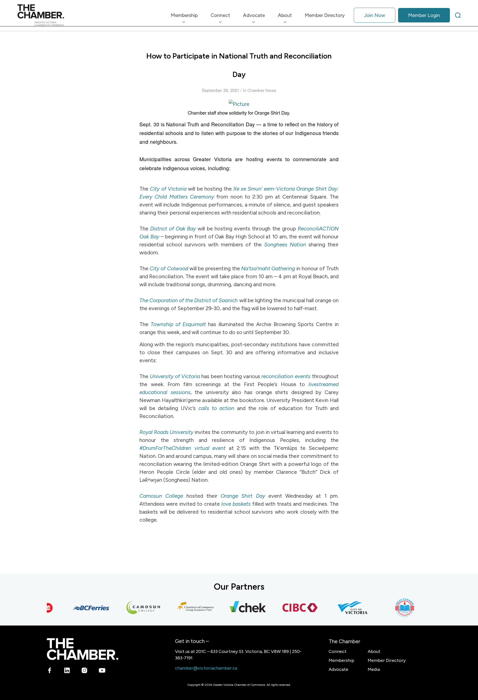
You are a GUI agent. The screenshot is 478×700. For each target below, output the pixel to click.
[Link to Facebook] (50, 671)
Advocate (338, 669)
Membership (341, 660)
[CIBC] (294, 608)
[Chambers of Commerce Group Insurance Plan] (189, 608)
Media (374, 669)
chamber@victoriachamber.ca (206, 668)
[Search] (458, 15)
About (374, 651)
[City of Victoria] (346, 608)
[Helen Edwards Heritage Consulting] (398, 608)
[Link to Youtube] (102, 671)
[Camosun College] (137, 608)
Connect (338, 651)
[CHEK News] (241, 608)
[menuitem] (184, 15)
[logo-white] (82, 649)
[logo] (40, 15)
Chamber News (261, 90)
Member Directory (387, 660)
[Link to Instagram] (84, 671)
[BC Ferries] (85, 608)
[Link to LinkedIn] (67, 671)
